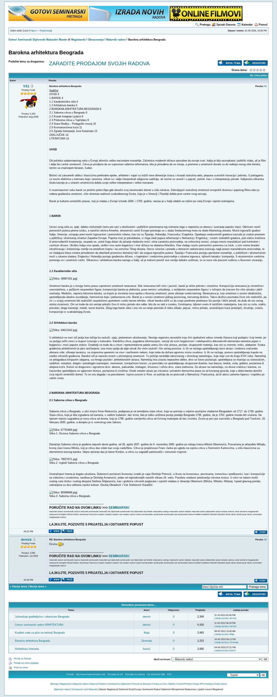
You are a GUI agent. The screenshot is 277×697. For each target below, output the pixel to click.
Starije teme (19, 586)
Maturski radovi (116, 39)
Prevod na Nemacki (141, 684)
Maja (146, 632)
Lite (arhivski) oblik (156, 674)
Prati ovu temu (21, 667)
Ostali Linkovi (220, 684)
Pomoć (263, 24)
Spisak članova (225, 24)
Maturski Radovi (98, 684)
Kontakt (70, 674)
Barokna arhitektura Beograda (32, 640)
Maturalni (52, 39)
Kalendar (247, 24)
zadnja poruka (221, 618)
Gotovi (13, 39)
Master (63, 39)
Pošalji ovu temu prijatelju (26, 663)
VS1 (26, 86)
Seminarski (25, 39)
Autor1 (146, 648)
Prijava (33, 30)
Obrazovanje (96, 39)
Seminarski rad (79, 689)
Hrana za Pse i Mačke (164, 684)
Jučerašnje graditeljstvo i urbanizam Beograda (42, 616)
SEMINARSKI (118, 507)
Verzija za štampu (22, 658)
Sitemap (54, 684)
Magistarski (78, 39)
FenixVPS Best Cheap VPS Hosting (194, 684)
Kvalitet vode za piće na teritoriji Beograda (40, 632)
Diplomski (39, 39)
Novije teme (36, 586)
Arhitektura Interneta (27, 648)
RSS (169, 674)
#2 (265, 539)
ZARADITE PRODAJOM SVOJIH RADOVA (99, 63)
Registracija (45, 30)
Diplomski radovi (62, 689)
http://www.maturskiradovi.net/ (90, 674)
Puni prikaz (261, 75)
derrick (26, 539)
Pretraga (205, 24)
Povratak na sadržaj (135, 674)
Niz (251, 75)
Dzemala (147, 640)
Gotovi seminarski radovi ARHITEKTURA (39, 624)
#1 (265, 86)
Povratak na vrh (115, 674)
